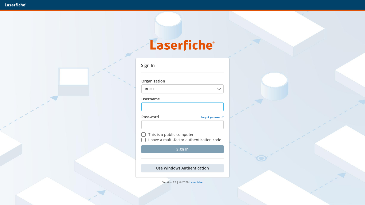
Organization (153, 81)
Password (150, 116)
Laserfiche (196, 182)
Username (150, 98)
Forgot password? (212, 117)
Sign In (182, 149)
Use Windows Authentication (182, 168)
